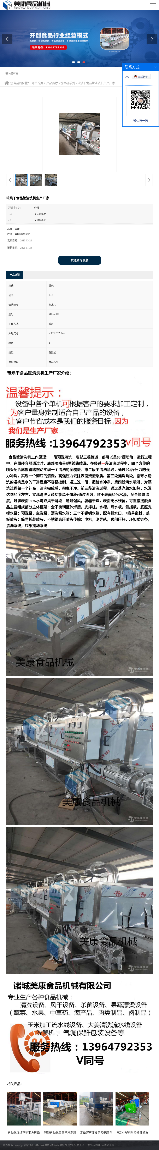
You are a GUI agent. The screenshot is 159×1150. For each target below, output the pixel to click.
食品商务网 (93, 1145)
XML (71, 1145)
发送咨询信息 (79, 260)
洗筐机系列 (67, 83)
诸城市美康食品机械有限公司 (51, 1145)
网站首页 (37, 83)
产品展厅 (52, 83)
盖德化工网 (108, 1145)
